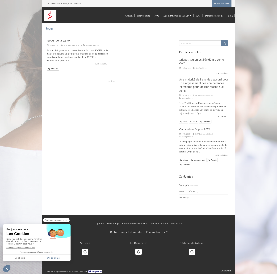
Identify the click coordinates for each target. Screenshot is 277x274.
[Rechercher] (224, 43)
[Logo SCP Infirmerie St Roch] (50, 19)
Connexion (226, 270)
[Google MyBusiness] (85, 252)
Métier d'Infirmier (187, 191)
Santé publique (186, 185)
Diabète (183, 197)
